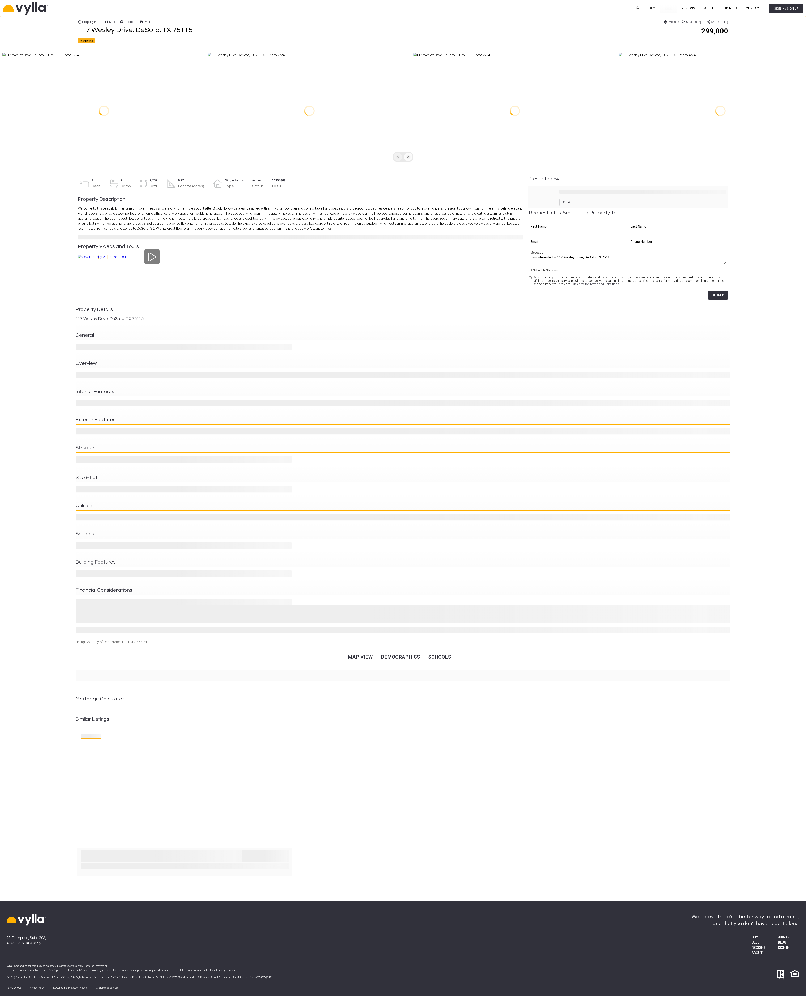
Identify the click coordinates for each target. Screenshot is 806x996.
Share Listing (719, 22)
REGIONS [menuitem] (688, 8)
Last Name (678, 226)
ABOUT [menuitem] (709, 8)
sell (755, 942)
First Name (578, 226)
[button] (104, 111)
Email (578, 242)
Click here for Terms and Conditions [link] (595, 284)
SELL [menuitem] (668, 8)
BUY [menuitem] (652, 8)
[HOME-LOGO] (26, 920)
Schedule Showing (545, 270)
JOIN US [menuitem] (730, 8)
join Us (784, 937)
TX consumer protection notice (70, 987)
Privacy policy (36, 987)
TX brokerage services (107, 987)
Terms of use (14, 987)
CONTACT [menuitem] (753, 8)
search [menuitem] (637, 7)
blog (782, 942)
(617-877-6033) (263, 977)
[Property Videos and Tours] (152, 257)
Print (147, 22)
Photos (130, 22)
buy (755, 937)
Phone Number (678, 242)
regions (758, 948)
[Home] (78, 8)
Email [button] (567, 202)
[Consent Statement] (530, 282)
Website (673, 22)
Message (628, 258)
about (757, 953)
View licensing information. (93, 966)
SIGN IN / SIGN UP (786, 8)
